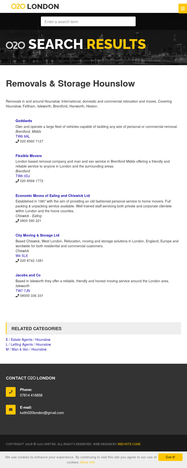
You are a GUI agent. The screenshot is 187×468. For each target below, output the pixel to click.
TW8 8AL (23, 136)
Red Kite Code (129, 444)
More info (87, 462)
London (42, 6)
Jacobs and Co (28, 275)
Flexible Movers (29, 155)
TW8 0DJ (23, 175)
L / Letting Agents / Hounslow (28, 344)
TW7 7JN (23, 290)
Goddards (24, 120)
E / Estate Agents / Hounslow (28, 339)
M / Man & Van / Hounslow (26, 349)
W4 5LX (22, 255)
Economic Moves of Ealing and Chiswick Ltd (53, 195)
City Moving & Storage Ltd (37, 235)
